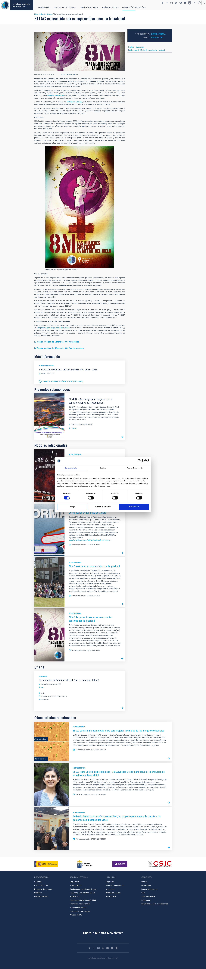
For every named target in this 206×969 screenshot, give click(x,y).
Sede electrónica (148, 896)
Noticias (49, 14)
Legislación (74, 882)
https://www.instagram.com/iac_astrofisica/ (171, 3)
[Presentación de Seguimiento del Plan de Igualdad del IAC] (122, 708)
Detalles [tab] (103, 468)
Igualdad (131, 47)
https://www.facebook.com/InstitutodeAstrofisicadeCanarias (167, 3)
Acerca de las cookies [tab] (135, 468)
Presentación (43, 7)
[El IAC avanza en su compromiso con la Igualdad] (122, 604)
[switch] (91, 497)
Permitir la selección (103, 507)
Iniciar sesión (199, 3)
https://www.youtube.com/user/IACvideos (180, 3)
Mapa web (110, 882)
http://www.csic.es (160, 864)
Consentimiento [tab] (71, 468)
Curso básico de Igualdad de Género (87, 512)
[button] (79, 51)
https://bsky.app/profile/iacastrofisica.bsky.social (185, 3)
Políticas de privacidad (114, 885)
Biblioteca (38, 893)
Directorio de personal (43, 889)
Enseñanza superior (109, 7)
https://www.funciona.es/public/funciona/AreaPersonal (89, 540)
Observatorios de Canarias (64, 7)
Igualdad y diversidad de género (82, 893)
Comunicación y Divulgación (133, 7)
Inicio (36, 14)
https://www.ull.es (120, 864)
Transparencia (75, 885)
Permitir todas (134, 507)
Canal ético (145, 900)
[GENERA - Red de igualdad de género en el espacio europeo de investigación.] (122, 437)
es (194, 3)
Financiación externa (78, 908)
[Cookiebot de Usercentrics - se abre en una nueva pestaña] (139, 460)
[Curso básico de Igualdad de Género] (122, 553)
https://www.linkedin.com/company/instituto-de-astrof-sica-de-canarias (176, 3)
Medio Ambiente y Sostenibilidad (83, 900)
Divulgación (42, 14)
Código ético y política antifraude (83, 889)
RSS (143, 893)
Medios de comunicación (148, 50)
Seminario (43, 676)
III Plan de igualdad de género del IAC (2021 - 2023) (62, 381)
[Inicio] (5, 5)
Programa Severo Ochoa (80, 911)
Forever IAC (74, 896)
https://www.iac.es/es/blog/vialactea (189, 3)
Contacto (38, 882)
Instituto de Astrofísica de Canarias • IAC (21, 5)
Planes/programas (46, 366)
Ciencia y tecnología (88, 7)
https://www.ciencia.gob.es (46, 864)
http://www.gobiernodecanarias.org (84, 864)
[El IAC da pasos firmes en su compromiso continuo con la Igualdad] (122, 658)
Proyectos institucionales (80, 904)
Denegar (72, 507)
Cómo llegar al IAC (41, 885)
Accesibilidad (111, 896)
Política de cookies (113, 893)
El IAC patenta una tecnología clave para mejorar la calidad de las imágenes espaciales (118, 730)
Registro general (41, 896)
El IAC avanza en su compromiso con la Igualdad (94, 566)
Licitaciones (146, 885)
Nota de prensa (75, 454)
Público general (133, 50)
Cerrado (74, 428)
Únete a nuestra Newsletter (103, 933)
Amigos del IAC (76, 915)
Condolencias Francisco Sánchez (154, 904)
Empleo (144, 882)
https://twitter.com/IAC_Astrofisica (162, 3)
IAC (42, 687)
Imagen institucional (149, 889)
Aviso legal (110, 889)
